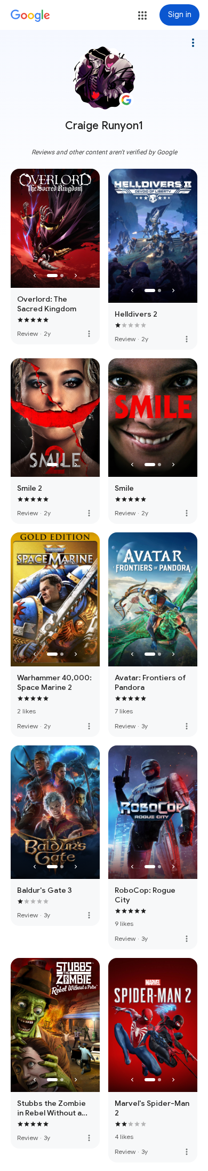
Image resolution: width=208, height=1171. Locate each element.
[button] (142, 15)
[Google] (30, 16)
